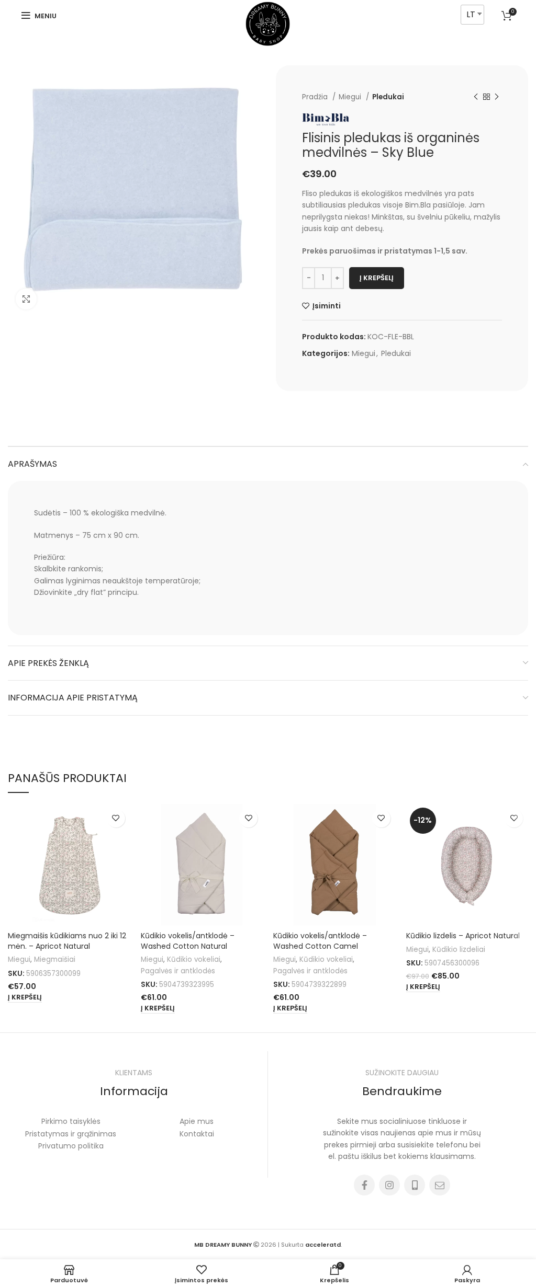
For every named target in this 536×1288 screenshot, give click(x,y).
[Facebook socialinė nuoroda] (364, 1185)
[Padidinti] (26, 299)
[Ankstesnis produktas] (476, 97)
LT (470, 14)
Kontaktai (197, 1134)
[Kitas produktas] (497, 97)
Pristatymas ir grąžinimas (70, 1134)
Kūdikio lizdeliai (458, 949)
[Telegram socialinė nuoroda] (439, 1185)
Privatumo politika (71, 1146)
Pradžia (316, 97)
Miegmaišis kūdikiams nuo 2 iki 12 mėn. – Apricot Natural (67, 940)
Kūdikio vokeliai (193, 959)
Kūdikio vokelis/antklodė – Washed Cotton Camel (320, 940)
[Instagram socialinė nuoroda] (389, 1185)
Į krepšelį (377, 278)
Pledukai (388, 97)
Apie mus (197, 1121)
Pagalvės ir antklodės (178, 971)
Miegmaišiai (54, 959)
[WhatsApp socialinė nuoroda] (414, 1185)
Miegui (351, 97)
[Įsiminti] (116, 818)
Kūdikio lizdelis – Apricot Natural (463, 935)
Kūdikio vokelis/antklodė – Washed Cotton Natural (187, 940)
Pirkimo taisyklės (70, 1121)
